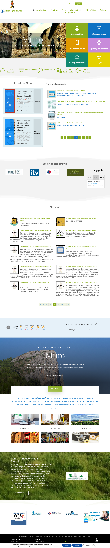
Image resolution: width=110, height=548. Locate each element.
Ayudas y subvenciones (99, 49)
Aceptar (67, 545)
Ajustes (88, 545)
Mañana (102, 177)
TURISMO (55, 388)
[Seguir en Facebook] (57, 541)
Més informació (22, 111)
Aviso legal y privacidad (26, 536)
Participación (68, 13)
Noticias (83, 90)
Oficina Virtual (91, 10)
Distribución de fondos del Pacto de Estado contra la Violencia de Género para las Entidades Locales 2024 (36, 289)
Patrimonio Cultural (25, 446)
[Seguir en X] (61, 541)
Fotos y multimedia (85, 446)
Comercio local (41, 218)
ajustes (56, 546)
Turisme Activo (85, 428)
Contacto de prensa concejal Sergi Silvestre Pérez (75, 536)
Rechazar (77, 545)
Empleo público (77, 34)
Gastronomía (55, 428)
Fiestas (55, 446)
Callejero (99, 63)
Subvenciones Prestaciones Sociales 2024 (72, 104)
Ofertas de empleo (99, 34)
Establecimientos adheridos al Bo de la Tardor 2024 (34, 224)
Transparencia (49, 69)
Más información (20, 493)
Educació (77, 90)
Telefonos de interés (77, 49)
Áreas (64, 10)
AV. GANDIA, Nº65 (92, 183)
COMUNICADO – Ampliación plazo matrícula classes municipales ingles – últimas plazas (77, 94)
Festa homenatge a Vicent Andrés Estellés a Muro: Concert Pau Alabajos (24, 125)
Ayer (90, 177)
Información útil (76, 10)
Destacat (72, 90)
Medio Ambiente (86, 230)
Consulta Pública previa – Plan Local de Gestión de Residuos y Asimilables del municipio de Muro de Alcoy (81, 234)
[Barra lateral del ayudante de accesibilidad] (2, 11)
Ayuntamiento (42, 10)
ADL (73, 112)
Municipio (54, 10)
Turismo (103, 10)
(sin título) (61, 117)
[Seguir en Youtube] (65, 541)
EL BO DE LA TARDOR (74, 221)
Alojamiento (24, 428)
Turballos (37, 101)
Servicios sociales (100, 101)
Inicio (33, 10)
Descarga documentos (77, 63)
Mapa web (39, 536)
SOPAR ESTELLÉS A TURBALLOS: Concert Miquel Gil (24, 93)
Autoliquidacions (31, 69)
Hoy (95, 177)
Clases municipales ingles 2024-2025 (71, 126)
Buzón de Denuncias (50, 536)
